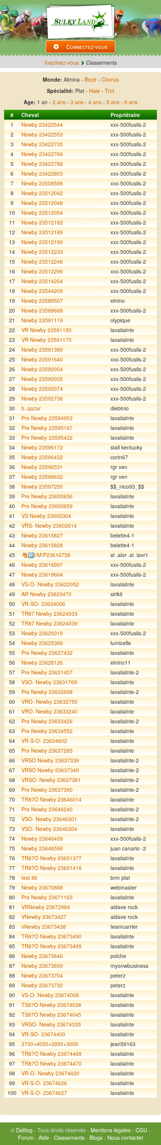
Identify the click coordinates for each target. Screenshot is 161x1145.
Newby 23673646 (42, 956)
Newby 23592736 (42, 398)
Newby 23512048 (42, 203)
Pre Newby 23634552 (47, 731)
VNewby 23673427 (43, 916)
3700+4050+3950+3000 (49, 1044)
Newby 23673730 (42, 985)
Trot (109, 90)
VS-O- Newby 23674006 (50, 995)
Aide (44, 1137)
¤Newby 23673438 (43, 926)
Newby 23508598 (42, 183)
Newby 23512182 (42, 222)
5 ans (112, 102)
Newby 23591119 (42, 320)
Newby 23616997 (42, 564)
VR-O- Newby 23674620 (50, 1073)
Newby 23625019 (42, 633)
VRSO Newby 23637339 (50, 760)
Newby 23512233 (42, 251)
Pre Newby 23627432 (47, 652)
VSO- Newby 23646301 (49, 819)
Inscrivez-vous (62, 62)
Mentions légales (111, 1130)
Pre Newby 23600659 (47, 506)
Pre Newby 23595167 (47, 427)
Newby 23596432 (42, 457)
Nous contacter (125, 1137)
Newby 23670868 (42, 887)
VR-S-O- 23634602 (44, 740)
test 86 (29, 877)
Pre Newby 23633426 (47, 721)
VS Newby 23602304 (46, 515)
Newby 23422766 (42, 154)
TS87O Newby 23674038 (51, 1004)
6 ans (130, 102)
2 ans (59, 102)
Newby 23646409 (42, 838)
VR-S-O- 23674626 (44, 1083)
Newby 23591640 (42, 359)
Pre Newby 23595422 (47, 437)
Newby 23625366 (42, 643)
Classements (69, 1137)
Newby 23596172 (42, 447)
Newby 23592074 (42, 388)
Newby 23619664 (42, 574)
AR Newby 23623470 (46, 594)
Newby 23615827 (42, 535)
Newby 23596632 (42, 476)
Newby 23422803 (42, 173)
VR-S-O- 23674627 (44, 1092)
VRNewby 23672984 (45, 907)
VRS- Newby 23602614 (49, 525)
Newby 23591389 (42, 349)
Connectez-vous (86, 46)
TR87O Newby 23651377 (51, 858)
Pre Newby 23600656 (47, 496)
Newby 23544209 (42, 291)
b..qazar (31, 408)
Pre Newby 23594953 (47, 418)
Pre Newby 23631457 (47, 672)
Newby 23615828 (42, 545)
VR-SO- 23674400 (43, 1034)
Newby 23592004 (42, 369)
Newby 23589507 (42, 300)
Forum (26, 1137)
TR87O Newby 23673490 (51, 936)
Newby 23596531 (42, 467)
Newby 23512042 (42, 193)
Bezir (91, 79)
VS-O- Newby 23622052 (50, 584)
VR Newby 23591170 (46, 339)
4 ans (94, 102)
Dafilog (24, 1130)
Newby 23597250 (42, 486)
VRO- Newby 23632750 (49, 701)
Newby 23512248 (42, 261)
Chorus (110, 79)
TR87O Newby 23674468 (51, 1053)
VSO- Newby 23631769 (49, 682)
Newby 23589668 (42, 310)
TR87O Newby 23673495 (51, 946)
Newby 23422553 (42, 134)
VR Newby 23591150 (46, 330)
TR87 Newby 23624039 (49, 623)
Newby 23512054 (42, 212)
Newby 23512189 (42, 232)
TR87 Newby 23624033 (49, 613)
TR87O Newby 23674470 (51, 1063)
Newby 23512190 (42, 242)
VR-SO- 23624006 (43, 603)
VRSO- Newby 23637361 (51, 780)
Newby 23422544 (42, 124)
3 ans (76, 102)
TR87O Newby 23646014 (51, 799)
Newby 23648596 (42, 848)
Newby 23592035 (42, 379)
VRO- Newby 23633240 (49, 711)
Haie (94, 90)
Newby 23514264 (42, 281)
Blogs (96, 1137)
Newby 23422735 (42, 144)
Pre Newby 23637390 (47, 789)
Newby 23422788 (42, 163)
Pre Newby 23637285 (47, 750)
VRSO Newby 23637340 (50, 770)
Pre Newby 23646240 (47, 809)
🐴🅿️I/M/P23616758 (45, 555)
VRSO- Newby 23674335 (51, 1024)
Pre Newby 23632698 (47, 692)
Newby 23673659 (42, 965)
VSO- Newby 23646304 (49, 828)
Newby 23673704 (42, 975)
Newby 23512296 (42, 271)
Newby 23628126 (42, 662)
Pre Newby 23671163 (47, 897)
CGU (141, 1130)
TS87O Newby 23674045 (51, 1014)
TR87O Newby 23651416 (51, 868)
